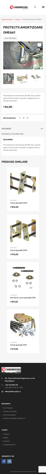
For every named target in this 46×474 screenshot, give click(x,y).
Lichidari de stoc (9, 445)
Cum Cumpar (8, 408)
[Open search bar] (35, 7)
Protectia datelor (9, 415)
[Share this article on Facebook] (19, 118)
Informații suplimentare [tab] (12, 134)
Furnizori (6, 441)
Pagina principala (7, 19)
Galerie (5, 438)
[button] (39, 45)
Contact (6, 434)
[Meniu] (43, 7)
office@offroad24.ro (13, 392)
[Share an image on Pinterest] (27, 118)
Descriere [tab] (6, 129)
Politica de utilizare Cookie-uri (14, 418)
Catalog (17, 19)
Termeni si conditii (10, 411)
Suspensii (13, 200)
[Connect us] (4, 461)
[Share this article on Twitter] (23, 118)
